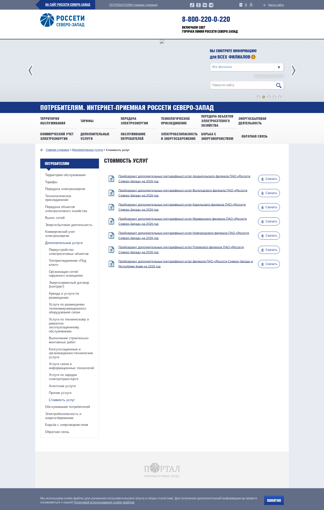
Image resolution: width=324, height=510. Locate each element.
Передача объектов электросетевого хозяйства (66, 209)
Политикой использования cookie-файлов (104, 502)
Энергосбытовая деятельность (68, 225)
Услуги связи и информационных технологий (71, 366)
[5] (280, 97)
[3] (269, 97)
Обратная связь (57, 432)
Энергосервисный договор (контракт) (69, 285)
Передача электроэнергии (65, 189)
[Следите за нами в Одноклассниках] (198, 6)
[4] (274, 97)
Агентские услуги (62, 386)
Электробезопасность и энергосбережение (63, 416)
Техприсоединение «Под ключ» (67, 263)
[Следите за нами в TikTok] (192, 6)
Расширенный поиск (269, 76)
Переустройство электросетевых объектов (69, 252)
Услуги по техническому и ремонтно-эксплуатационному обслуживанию (69, 325)
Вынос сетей (55, 218)
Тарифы (51, 182)
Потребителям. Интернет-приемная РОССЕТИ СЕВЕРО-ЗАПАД (127, 108)
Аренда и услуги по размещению (64, 295)
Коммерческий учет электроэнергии (60, 234)
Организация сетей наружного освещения (66, 274)
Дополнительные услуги (87, 149)
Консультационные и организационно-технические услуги (71, 353)
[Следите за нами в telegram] (211, 6)
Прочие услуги (60, 393)
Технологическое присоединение (58, 198)
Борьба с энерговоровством (66, 425)
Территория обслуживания (65, 175)
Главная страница (57, 149)
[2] (264, 97)
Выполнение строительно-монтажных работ (69, 340)
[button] (279, 67)
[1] (258, 97)
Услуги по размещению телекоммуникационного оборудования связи (67, 308)
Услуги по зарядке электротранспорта (63, 377)
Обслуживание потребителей (67, 407)
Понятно (274, 500)
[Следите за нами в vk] (204, 6)
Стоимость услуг (62, 400)
